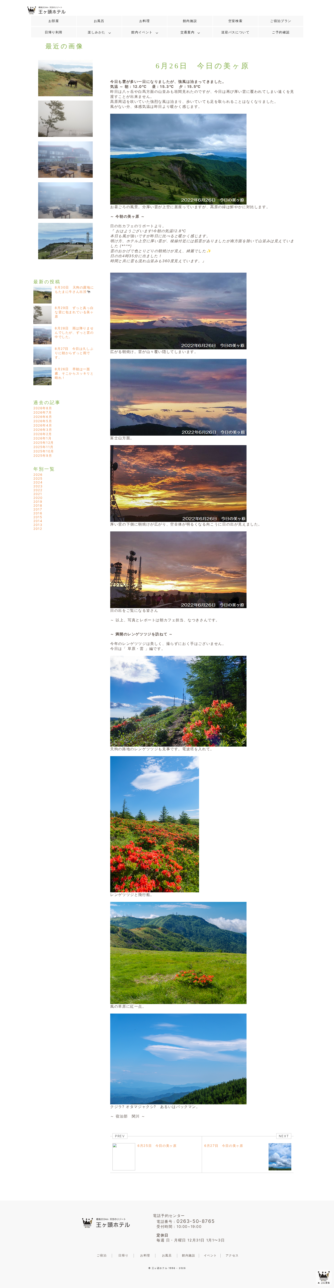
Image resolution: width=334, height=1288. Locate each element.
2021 (37, 494)
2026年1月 (42, 438)
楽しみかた (96, 32)
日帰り (123, 1255)
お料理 (144, 21)
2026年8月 (42, 408)
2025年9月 (42, 455)
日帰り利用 (53, 32)
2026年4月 (42, 425)
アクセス (232, 1255)
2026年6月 (42, 417)
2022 (37, 490)
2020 (37, 498)
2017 (37, 509)
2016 (37, 513)
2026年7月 (42, 412)
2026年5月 (42, 421)
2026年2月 (42, 434)
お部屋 (53, 21)
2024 (37, 482)
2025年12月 (43, 442)
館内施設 (190, 21)
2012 (37, 528)
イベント (210, 1255)
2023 (37, 486)
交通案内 (187, 32)
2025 (37, 478)
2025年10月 (43, 451)
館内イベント (142, 32)
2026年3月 (42, 430)
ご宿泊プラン (281, 21)
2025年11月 (43, 447)
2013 (37, 525)
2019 (37, 501)
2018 (37, 505)
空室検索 (235, 21)
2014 (37, 521)
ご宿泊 (102, 1255)
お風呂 (99, 21)
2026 (37, 474)
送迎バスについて (235, 32)
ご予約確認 (281, 32)
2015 (37, 517)
